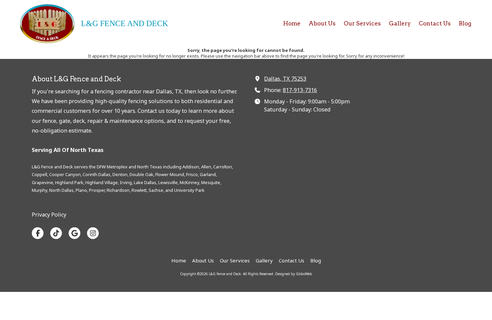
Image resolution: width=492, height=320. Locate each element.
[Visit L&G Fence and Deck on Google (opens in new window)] (74, 233)
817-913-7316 (300, 90)
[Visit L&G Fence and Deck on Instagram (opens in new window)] (93, 233)
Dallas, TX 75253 (285, 78)
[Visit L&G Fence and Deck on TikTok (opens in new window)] (56, 233)
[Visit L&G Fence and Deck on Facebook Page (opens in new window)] (38, 233)
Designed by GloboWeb (293, 273)
